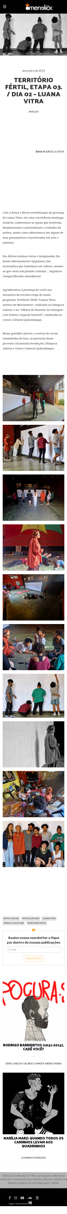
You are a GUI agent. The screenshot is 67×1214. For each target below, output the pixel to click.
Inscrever (33, 958)
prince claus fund (14, 923)
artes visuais (11, 918)
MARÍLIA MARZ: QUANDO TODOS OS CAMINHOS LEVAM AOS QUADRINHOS (34, 1142)
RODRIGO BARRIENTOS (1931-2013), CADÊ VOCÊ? (33, 1047)
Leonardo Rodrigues (33, 1157)
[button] (5, 7)
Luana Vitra (49, 918)
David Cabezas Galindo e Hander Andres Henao (34, 1063)
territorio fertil (36, 923)
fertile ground (30, 918)
